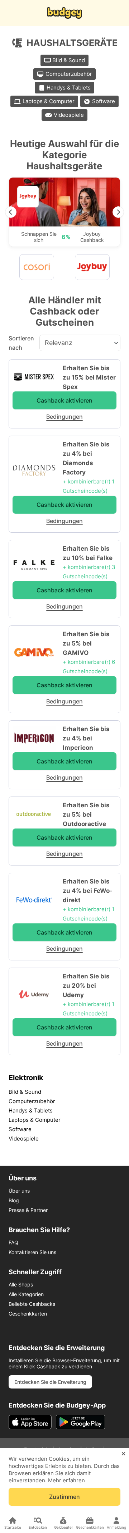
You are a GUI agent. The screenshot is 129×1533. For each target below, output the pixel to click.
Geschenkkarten (28, 1314)
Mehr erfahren (66, 1480)
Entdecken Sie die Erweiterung (50, 1382)
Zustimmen (64, 1496)
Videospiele (69, 114)
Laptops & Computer (49, 101)
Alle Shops (21, 1284)
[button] (10, 212)
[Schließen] (123, 1454)
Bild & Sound (68, 60)
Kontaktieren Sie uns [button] (32, 1252)
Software (103, 101)
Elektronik (26, 1077)
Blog (14, 1200)
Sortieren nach (21, 343)
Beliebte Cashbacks (32, 1304)
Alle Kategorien (26, 1294)
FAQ (13, 1242)
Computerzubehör (69, 73)
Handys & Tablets (69, 87)
